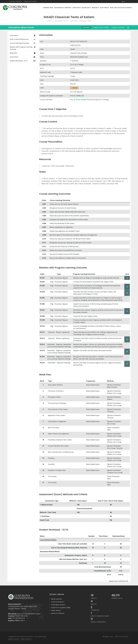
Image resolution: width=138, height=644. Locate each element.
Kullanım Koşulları (13, 639)
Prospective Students (30, 1)
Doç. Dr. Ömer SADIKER (78, 99)
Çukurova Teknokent (57, 613)
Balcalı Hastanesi (56, 599)
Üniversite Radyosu (57, 602)
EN (124, 1)
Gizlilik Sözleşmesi (26, 639)
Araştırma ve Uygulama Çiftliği (60, 607)
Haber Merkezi (56, 610)
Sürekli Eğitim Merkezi (58, 605)
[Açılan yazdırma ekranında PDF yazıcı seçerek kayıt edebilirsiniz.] (128, 27)
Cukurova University (15, 1)
